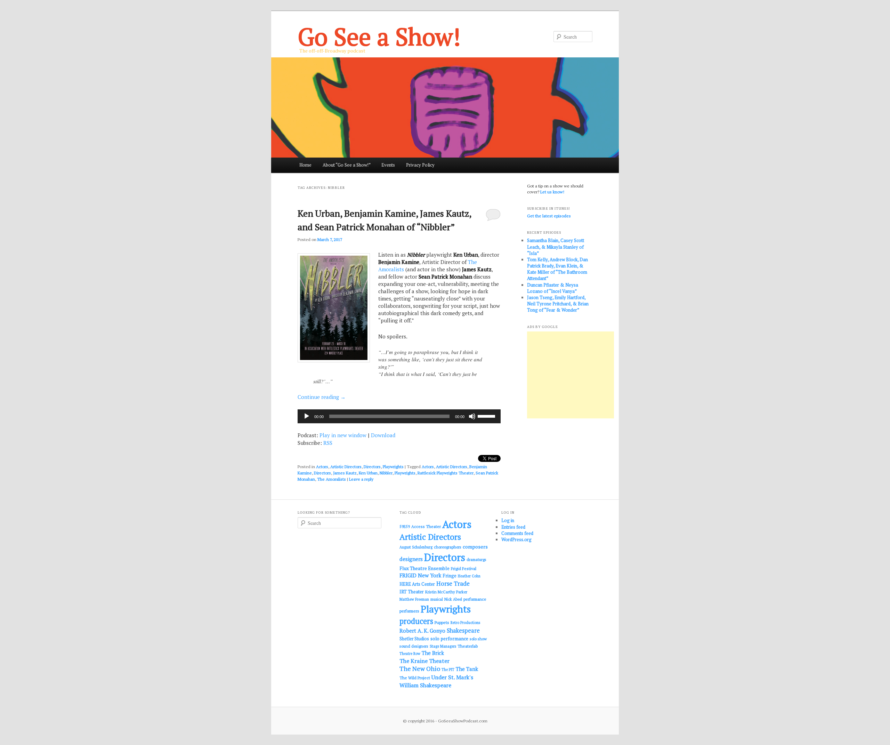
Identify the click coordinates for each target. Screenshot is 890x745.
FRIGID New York (420, 575)
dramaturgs (476, 559)
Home (305, 165)
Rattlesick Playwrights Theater (446, 472)
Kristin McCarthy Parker (446, 591)
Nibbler (386, 472)
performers (409, 611)
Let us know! (552, 191)
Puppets (442, 622)
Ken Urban (368, 472)
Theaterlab (468, 646)
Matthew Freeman (414, 599)
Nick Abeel (453, 599)
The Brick (433, 653)
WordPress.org (516, 539)
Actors (322, 466)
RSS (327, 442)
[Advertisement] (570, 374)
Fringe (449, 575)
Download (383, 435)
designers (411, 558)
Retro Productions (465, 622)
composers (475, 546)
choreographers (447, 547)
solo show (478, 638)
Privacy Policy (420, 165)
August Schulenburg (415, 547)
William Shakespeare (425, 685)
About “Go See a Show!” (347, 165)
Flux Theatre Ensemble (424, 568)
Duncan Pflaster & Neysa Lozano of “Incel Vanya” (552, 288)
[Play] (306, 416)
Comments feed (517, 533)
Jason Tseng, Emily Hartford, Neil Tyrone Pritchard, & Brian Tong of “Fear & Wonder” (558, 303)
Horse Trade (453, 583)
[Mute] (472, 416)
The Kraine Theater (424, 661)
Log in (507, 520)
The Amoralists (331, 479)
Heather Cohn (469, 576)
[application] (399, 416)
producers (416, 621)
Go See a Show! (379, 36)
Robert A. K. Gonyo (422, 630)
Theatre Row (409, 653)
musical (436, 599)
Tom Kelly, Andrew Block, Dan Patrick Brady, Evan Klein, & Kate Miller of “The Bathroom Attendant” (557, 269)
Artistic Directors (346, 466)
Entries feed (513, 527)
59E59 (404, 526)
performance (474, 599)
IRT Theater (411, 592)
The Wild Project (414, 677)
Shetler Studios (414, 639)
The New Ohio (419, 669)
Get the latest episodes (549, 215)
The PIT (448, 669)
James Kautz (345, 472)
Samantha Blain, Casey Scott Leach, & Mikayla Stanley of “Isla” (555, 246)
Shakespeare (463, 630)
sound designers (413, 646)
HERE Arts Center (417, 584)
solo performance (449, 638)
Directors (372, 466)
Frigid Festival (463, 568)
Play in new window (342, 435)
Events (388, 165)
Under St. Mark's (452, 677)
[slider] (487, 415)
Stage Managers (443, 646)
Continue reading (322, 396)
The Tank (467, 668)
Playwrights (393, 466)
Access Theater (426, 526)
